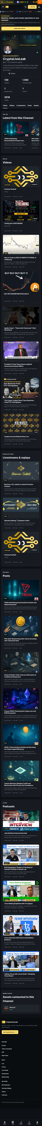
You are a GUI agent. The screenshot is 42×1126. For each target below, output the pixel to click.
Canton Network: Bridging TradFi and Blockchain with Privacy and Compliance (18, 784)
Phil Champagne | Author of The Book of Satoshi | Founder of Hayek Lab (18, 868)
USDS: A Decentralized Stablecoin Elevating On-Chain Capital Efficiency (20, 748)
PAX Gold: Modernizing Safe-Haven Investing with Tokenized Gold (20, 640)
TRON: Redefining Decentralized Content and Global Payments (14, 140)
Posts (30, 105)
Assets (36, 105)
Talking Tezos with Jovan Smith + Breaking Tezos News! (19, 975)
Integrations (5, 1073)
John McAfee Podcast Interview (15, 833)
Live (3, 1063)
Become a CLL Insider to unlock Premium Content (18, 485)
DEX (3, 1052)
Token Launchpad (7, 1049)
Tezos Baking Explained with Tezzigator (18, 903)
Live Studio (5, 1070)
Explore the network (19, 28)
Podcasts (4, 1095)
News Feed (5, 1055)
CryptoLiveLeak (7, 147)
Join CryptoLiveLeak (8, 1032)
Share (13, 73)
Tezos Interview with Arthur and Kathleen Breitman (19, 939)
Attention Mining (6, 1088)
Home (5, 105)
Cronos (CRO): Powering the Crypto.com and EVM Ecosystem (20, 712)
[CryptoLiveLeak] (6, 6)
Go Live (33, 7)
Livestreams (21, 105)
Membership (5, 1077)
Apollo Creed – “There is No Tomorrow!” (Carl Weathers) (20, 329)
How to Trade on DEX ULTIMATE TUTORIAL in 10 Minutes (20, 259)
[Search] (25, 7)
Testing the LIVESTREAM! (13, 223)
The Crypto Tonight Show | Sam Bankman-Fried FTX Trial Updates (19, 401)
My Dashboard (6, 1085)
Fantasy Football (10, 189)
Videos (11, 105)
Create (4, 1067)
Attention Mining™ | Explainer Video (16, 521)
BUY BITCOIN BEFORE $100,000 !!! (16, 294)
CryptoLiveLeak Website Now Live (16, 436)
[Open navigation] (3, 7)
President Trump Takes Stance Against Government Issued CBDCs (18, 365)
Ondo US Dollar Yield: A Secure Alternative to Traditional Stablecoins (20, 676)
